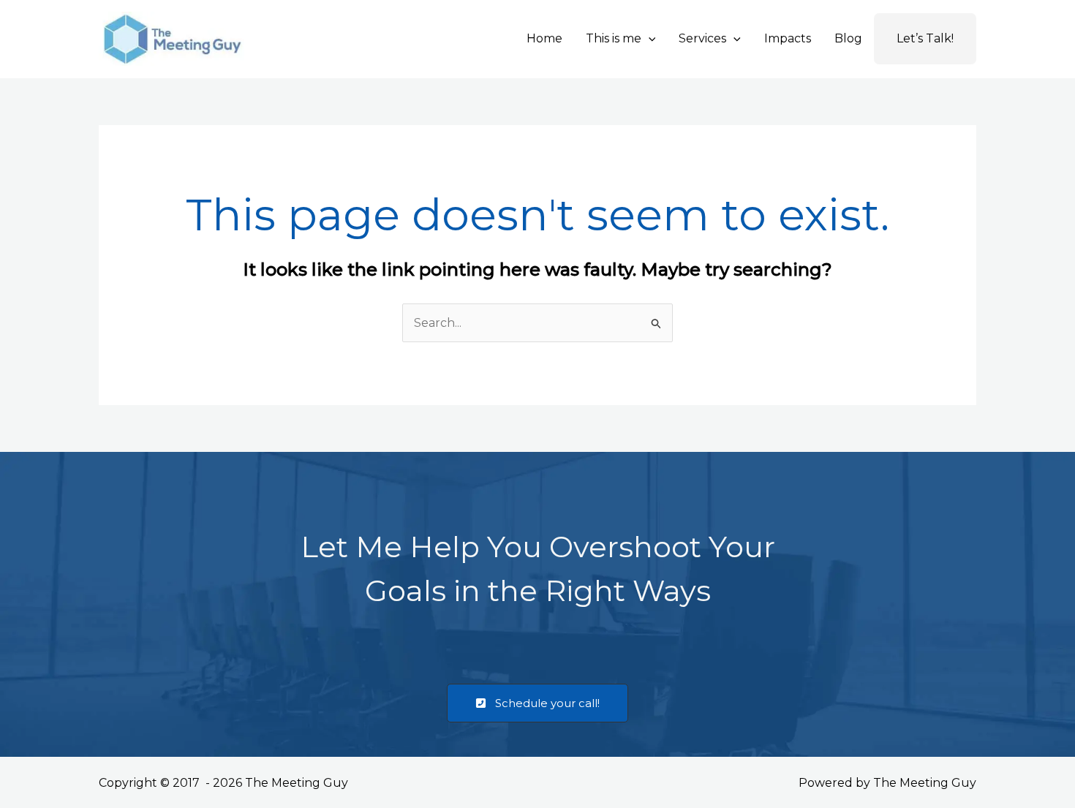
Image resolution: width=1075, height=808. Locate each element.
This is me (613, 38)
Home (544, 38)
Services (702, 38)
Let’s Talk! (925, 38)
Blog (848, 38)
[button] (648, 38)
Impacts (787, 38)
